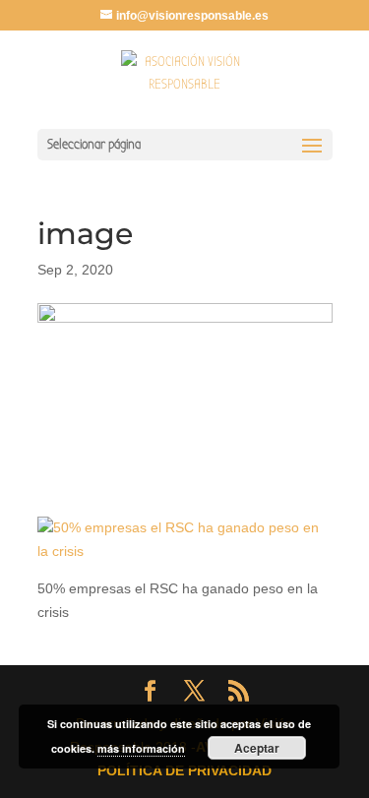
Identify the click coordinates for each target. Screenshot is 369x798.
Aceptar (256, 748)
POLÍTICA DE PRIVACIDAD (184, 770)
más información (141, 748)
